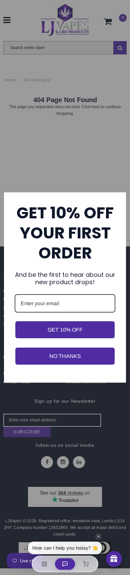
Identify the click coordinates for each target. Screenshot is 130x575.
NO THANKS (65, 356)
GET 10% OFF (65, 330)
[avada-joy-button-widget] (114, 559)
